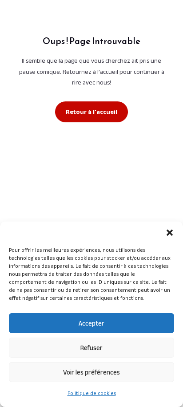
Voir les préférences (91, 372)
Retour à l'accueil (91, 111)
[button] (169, 232)
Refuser (91, 347)
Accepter (91, 323)
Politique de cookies (92, 393)
